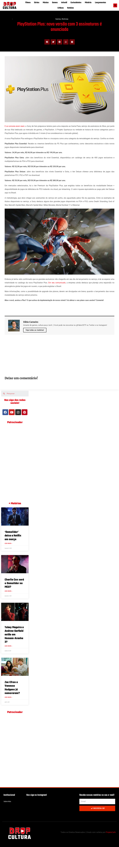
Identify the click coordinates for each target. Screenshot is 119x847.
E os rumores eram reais (14, 126)
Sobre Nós (7, 801)
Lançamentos (100, 2)
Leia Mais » (8, 543)
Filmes (28, 2)
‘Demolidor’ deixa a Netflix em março (13, 535)
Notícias (70, 8)
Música (46, 2)
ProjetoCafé (111, 832)
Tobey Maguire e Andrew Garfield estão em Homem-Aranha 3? (14, 634)
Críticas (61, 8)
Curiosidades (76, 2)
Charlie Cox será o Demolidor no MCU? (14, 583)
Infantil (64, 2)
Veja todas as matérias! (35, 330)
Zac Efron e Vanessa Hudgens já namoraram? (12, 687)
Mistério (88, 2)
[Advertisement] (59, 358)
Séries (36, 2)
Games (55, 2)
